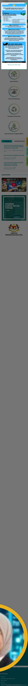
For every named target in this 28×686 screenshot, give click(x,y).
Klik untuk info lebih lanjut (14, 65)
